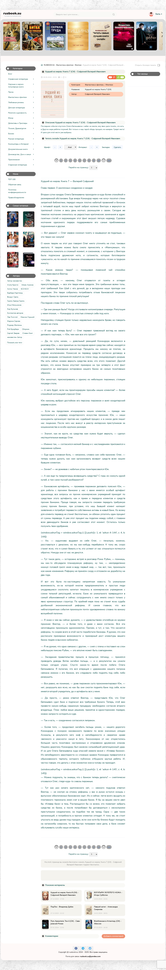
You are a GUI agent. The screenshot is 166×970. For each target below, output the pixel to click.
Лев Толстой (12, 317)
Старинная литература (17, 165)
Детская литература (16, 107)
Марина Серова (13, 321)
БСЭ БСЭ (24, 289)
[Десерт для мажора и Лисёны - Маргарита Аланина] (13, 239)
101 (109, 160)
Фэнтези (78, 65)
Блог (10, 74)
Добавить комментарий (113, 936)
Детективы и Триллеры (17, 123)
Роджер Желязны (14, 325)
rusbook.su (73, 952)
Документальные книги (18, 149)
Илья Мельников (14, 305)
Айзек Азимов (27, 285)
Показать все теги (14, 342)
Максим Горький (27, 317)
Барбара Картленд (15, 293)
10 (99, 160)
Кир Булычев (12, 309)
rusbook (12, 14)
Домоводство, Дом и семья (19, 154)
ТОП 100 (11, 179)
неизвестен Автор (14, 337)
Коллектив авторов (15, 313)
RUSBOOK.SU (49, 65)
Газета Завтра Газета (15, 301)
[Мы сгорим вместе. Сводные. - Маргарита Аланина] (13, 260)
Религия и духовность (17, 113)
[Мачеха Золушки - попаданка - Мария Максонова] (13, 219)
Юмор (10, 118)
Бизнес (11, 133)
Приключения (14, 159)
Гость (157, 14)
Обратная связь (14, 184)
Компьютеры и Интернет (18, 144)
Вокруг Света (12, 297)
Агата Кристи (12, 285)
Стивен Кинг (27, 333)
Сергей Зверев (13, 333)
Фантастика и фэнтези (17, 97)
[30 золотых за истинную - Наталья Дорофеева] (29, 239)
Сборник (25, 329)
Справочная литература (18, 79)
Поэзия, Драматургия (17, 128)
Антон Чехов (12, 289)
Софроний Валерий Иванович (97, 94)
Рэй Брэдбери (13, 329)
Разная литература (16, 139)
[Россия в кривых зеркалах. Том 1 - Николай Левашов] (29, 260)
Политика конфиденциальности (17, 191)
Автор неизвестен (14, 281)
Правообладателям (16, 197)
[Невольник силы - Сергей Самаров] (29, 219)
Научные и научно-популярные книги (16, 85)
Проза (10, 92)
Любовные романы (16, 102)
